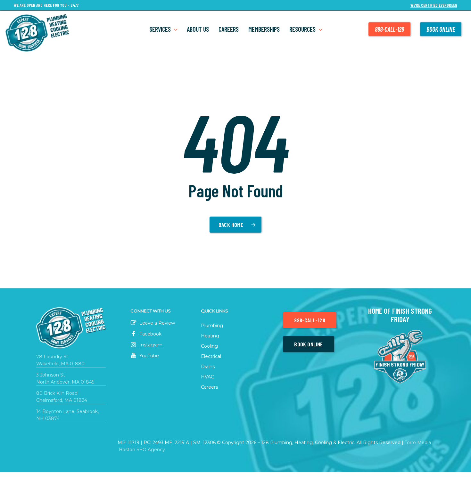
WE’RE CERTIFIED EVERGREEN (433, 5)
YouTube (148, 356)
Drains (208, 366)
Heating (210, 336)
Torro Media (418, 442)
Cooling (209, 346)
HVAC (207, 377)
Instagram (150, 345)
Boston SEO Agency (142, 449)
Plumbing (212, 325)
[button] (309, 320)
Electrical (211, 356)
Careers (209, 387)
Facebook (149, 334)
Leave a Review (156, 323)
